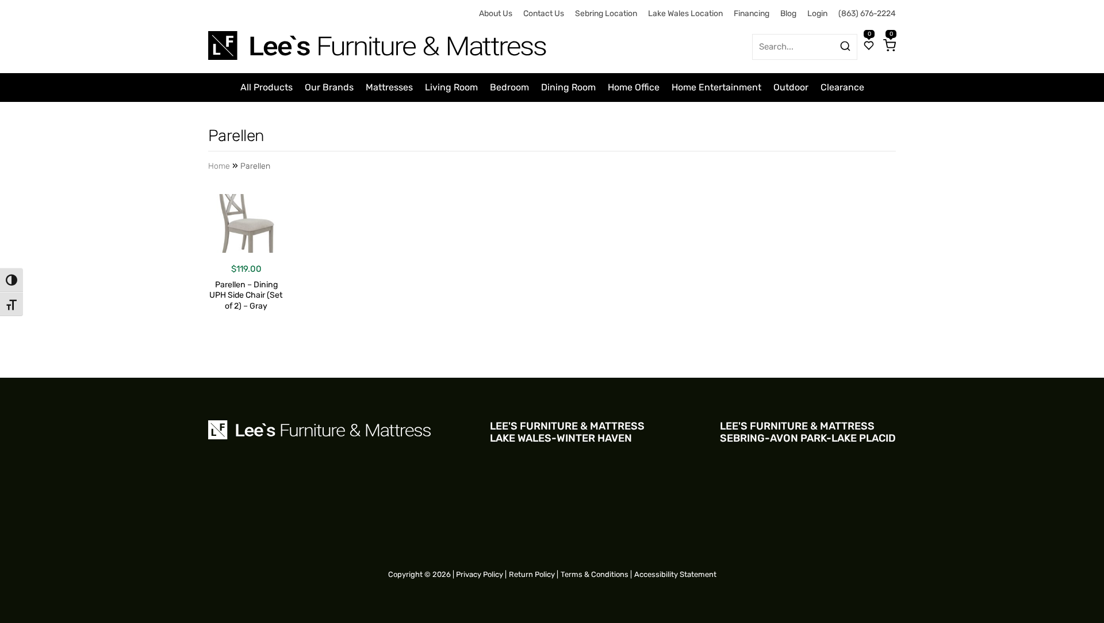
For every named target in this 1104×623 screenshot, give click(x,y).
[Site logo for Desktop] (378, 41)
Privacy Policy (479, 574)
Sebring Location (606, 13)
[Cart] (889, 46)
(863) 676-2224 (867, 13)
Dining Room (568, 87)
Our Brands (329, 87)
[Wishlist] (869, 47)
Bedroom (509, 87)
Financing (751, 13)
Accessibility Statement (675, 574)
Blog (788, 13)
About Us (495, 13)
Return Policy (532, 574)
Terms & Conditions (594, 574)
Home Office (634, 87)
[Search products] (845, 46)
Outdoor (790, 87)
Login (817, 13)
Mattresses (389, 87)
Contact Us (543, 13)
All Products (266, 87)
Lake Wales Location (685, 13)
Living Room (451, 87)
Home (219, 166)
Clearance (842, 87)
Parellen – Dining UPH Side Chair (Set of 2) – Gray (246, 296)
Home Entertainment (716, 87)
